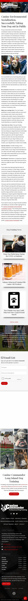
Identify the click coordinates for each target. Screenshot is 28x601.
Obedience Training (21, 518)
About (16, 524)
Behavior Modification (7, 521)
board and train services (16, 486)
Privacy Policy (7, 588)
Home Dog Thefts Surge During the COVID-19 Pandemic (14, 255)
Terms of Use (14, 588)
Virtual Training (8, 524)
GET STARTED (14, 494)
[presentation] (11, 378)
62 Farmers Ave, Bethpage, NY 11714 (12, 547)
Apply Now (6, 583)
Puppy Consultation (21, 521)
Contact (22, 524)
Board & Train (10, 518)
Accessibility (20, 588)
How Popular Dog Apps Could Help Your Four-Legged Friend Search (14, 312)
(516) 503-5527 (7, 544)
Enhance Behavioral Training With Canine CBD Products (14, 283)
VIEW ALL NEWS (14, 322)
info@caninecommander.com (10, 549)
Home (3, 518)
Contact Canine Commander (12, 220)
